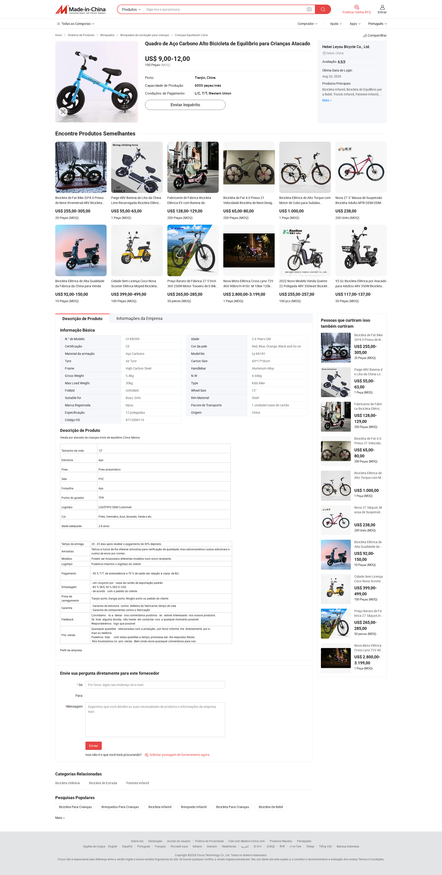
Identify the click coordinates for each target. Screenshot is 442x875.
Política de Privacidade (209, 841)
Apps (353, 23)
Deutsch (212, 846)
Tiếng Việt (325, 846)
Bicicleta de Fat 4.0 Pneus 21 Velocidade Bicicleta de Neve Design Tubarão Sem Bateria (368, 440)
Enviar (93, 745)
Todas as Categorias (76, 23)
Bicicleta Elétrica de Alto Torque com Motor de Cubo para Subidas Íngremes (368, 475)
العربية (245, 846)
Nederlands (229, 846)
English (112, 846)
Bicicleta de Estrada (103, 783)
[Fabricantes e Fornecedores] (80, 9)
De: (80, 685)
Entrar (382, 12)
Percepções (304, 841)
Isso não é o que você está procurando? (113, 754)
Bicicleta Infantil (159, 807)
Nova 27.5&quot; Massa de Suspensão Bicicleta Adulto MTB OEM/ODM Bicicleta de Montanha (368, 509)
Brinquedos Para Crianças (120, 807)
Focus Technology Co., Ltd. (213, 855)
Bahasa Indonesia (348, 846)
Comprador (306, 23)
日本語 (271, 846)
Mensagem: (74, 706)
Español (127, 846)
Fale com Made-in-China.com (247, 841)
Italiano (197, 846)
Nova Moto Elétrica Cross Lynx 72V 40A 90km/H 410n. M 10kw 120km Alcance (368, 647)
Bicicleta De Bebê (271, 807)
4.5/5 (341, 61)
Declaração (155, 841)
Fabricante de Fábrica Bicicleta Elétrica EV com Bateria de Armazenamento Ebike (368, 406)
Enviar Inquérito (185, 104)
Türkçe (310, 846)
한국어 (257, 846)
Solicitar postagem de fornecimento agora (177, 754)
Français (160, 846)
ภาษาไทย (295, 846)
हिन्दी (282, 846)
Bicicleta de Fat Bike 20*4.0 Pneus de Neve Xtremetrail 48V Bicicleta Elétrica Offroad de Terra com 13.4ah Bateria (368, 337)
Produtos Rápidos (281, 841)
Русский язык (179, 846)
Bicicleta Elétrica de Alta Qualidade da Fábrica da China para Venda (368, 544)
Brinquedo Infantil (193, 807)
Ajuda (334, 23)
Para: (79, 695)
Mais (325, 100)
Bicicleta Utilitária (67, 783)
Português (143, 846)
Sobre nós (137, 841)
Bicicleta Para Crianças (75, 807)
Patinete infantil (137, 783)
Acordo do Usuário (178, 841)
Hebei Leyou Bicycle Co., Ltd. (346, 46)
